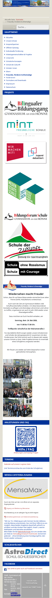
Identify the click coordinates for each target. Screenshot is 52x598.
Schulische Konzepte (13, 61)
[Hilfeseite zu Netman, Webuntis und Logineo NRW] (26, 439)
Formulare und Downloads (16, 80)
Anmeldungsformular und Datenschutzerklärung (22, 517)
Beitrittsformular (24, 531)
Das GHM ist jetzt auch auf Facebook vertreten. (25, 568)
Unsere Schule (11, 41)
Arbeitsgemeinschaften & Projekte (19, 54)
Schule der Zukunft (13, 65)
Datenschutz (11, 87)
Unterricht (10, 58)
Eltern (8, 71)
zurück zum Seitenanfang (31, 582)
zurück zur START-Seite (31, 587)
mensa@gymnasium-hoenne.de (25, 534)
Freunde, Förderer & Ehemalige (19, 75)
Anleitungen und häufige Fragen (26, 453)
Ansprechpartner (12, 44)
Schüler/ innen (11, 68)
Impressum (10, 84)
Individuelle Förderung (14, 51)
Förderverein (10, 78)
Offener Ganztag (12, 48)
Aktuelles (9, 37)
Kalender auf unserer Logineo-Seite (17, 464)
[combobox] (32, 27)
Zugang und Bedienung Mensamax (18, 508)
